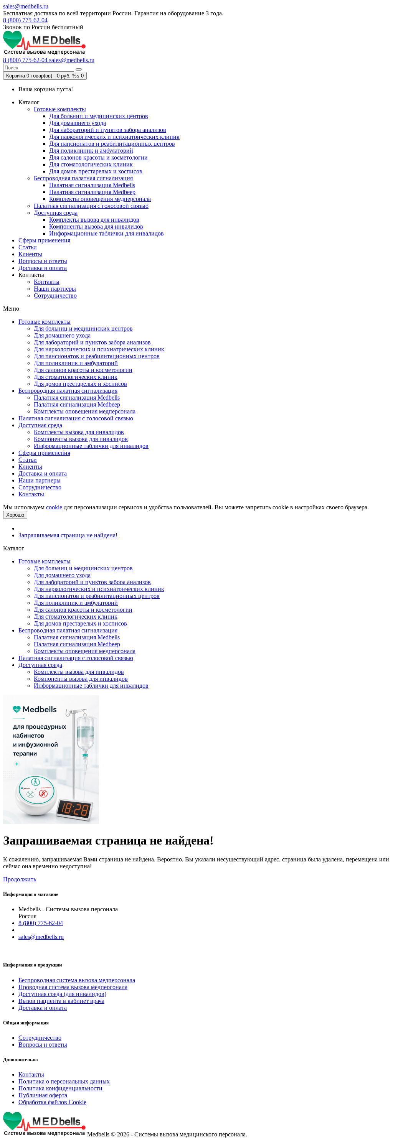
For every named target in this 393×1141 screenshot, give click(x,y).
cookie (54, 507)
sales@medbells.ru (25, 6)
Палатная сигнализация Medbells (92, 185)
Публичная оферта (42, 1095)
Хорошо (15, 515)
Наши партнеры (55, 288)
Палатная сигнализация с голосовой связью (91, 206)
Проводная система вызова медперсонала (72, 987)
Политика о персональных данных (64, 1081)
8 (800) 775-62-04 (25, 20)
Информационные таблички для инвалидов (106, 233)
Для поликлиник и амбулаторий (91, 150)
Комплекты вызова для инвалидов (94, 219)
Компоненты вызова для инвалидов (96, 226)
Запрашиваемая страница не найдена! (67, 535)
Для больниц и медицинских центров (98, 116)
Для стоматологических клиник (91, 164)
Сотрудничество (55, 295)
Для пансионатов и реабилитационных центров (112, 143)
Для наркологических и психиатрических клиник (114, 136)
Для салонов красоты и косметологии (98, 157)
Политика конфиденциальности (60, 1088)
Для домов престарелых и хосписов (95, 171)
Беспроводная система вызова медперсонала (76, 980)
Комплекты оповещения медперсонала (100, 199)
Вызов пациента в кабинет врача (61, 1001)
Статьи (27, 247)
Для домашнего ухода (77, 123)
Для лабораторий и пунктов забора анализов (107, 130)
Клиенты (30, 254)
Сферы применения (44, 240)
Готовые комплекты (60, 109)
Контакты (46, 281)
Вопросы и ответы (42, 261)
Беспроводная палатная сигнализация (83, 178)
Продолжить (19, 879)
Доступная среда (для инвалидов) (62, 994)
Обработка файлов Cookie (52, 1102)
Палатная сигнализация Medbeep (92, 192)
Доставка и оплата (42, 268)
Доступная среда (56, 212)
